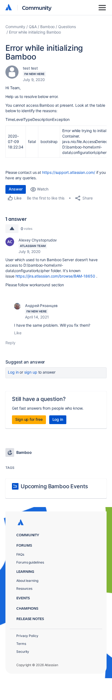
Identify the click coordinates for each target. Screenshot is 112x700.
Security (22, 652)
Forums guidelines (30, 562)
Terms (21, 644)
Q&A (33, 26)
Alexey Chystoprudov (37, 240)
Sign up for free (29, 419)
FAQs (20, 554)
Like (17, 332)
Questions (67, 26)
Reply (10, 342)
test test (30, 68)
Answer (16, 189)
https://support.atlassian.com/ (68, 172)
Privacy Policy (27, 636)
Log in (13, 372)
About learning (27, 581)
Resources (24, 588)
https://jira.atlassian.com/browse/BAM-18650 (55, 276)
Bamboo (47, 26)
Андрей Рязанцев (41, 305)
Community (37, 7)
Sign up (30, 372)
